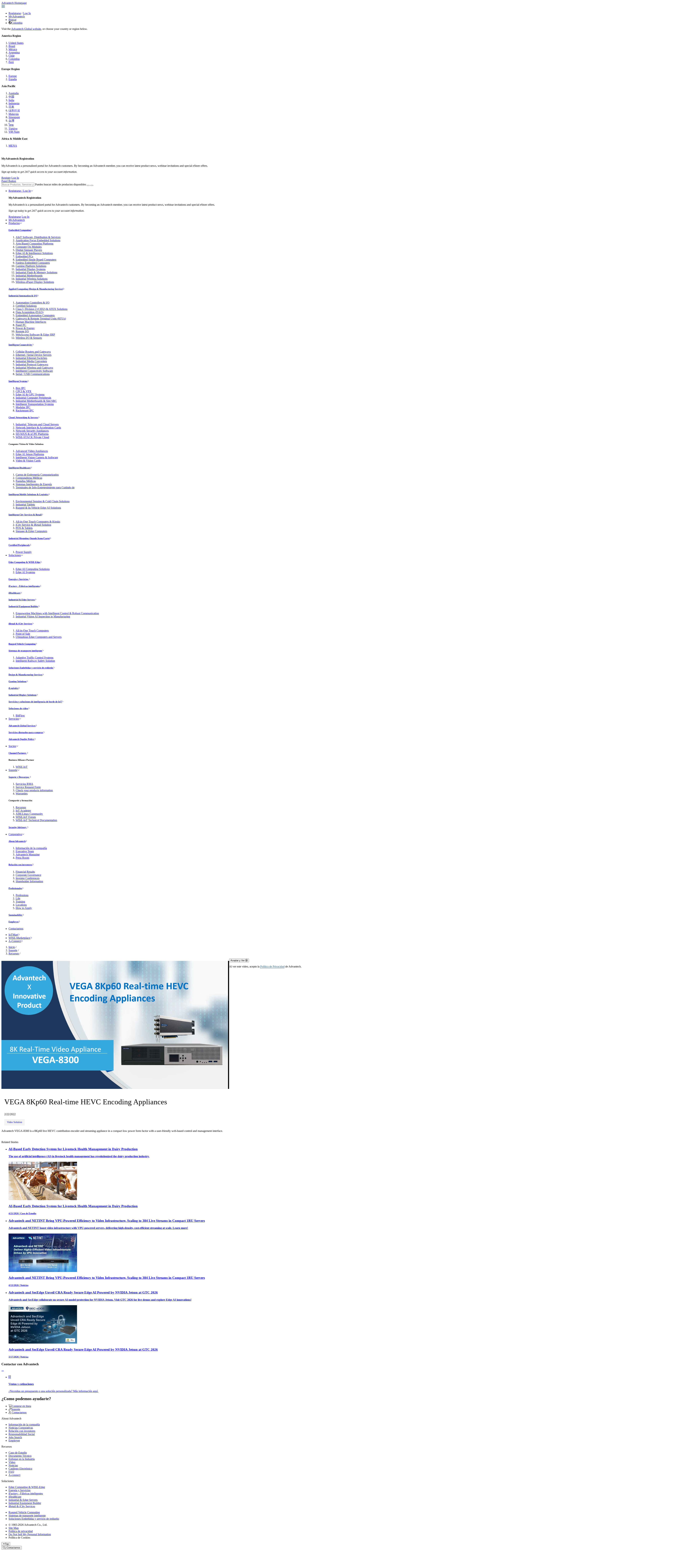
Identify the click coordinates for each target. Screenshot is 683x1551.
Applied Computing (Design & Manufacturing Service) (36, 289)
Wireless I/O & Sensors (29, 337)
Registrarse (15, 13)
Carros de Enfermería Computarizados (37, 474)
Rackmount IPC (25, 410)
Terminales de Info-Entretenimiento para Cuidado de (45, 487)
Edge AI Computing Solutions (33, 569)
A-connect (14, 1475)
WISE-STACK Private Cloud (32, 437)
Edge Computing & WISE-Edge (24, 562)
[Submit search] (88, 185)
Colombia (16, 22)
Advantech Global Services (22, 725)
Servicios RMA (24, 783)
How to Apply (24, 908)
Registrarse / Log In (20, 190)
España (13, 79)
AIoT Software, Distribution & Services (38, 237)
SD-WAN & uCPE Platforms (32, 433)
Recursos (21, 807)
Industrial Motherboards (29, 275)
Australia (14, 93)
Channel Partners (18, 753)
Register (6, 177)
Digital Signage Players (29, 250)
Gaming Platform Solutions (31, 266)
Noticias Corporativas (21, 1427)
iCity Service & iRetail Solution (33, 524)
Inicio (12, 947)
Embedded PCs (24, 256)
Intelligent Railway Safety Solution (35, 660)
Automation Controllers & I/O (32, 302)
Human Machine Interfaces (31, 321)
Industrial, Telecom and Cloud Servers (37, 424)
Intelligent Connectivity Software (34, 370)
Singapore (14, 117)
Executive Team (25, 851)
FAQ (11, 1471)
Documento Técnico (20, 1455)
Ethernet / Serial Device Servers (33, 354)
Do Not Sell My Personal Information (30, 1534)
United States (16, 42)
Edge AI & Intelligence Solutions (34, 253)
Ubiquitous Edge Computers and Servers (39, 636)
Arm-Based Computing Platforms (34, 243)
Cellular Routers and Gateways (33, 351)
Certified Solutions (26, 305)
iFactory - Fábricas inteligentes (24, 586)
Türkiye (13, 128)
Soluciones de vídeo (18, 708)
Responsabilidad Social (22, 1434)
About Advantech (17, 841)
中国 (11, 96)
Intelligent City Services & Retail (25, 514)
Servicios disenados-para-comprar (26, 732)
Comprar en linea (21, 1406)
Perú (11, 62)
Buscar (12, 19)
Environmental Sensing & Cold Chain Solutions (43, 501)
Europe (13, 75)
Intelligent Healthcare (20, 467)
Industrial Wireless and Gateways (34, 367)
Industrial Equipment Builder (23, 606)
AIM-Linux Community (29, 813)
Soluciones (15, 555)
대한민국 (14, 110)
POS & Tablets (24, 528)
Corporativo (15, 834)
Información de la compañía (31, 848)
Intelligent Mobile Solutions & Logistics (28, 494)
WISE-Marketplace (19, 937)
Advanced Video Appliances (32, 451)
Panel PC (21, 325)
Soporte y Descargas (19, 777)
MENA (13, 145)
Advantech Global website (26, 28)
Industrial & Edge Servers (22, 599)
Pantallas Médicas (26, 481)
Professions (22, 895)
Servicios (14, 718)
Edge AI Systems (25, 572)
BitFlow (20, 715)
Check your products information (34, 790)
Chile (12, 55)
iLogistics (13, 688)
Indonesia (14, 103)
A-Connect (15, 941)
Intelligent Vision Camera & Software (37, 457)
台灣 (11, 120)
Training (20, 901)
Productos (14, 223)
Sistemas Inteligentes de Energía (34, 484)
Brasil (12, 46)
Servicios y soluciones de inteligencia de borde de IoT (35, 701)
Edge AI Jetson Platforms (30, 454)
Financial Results (25, 871)
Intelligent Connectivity (20, 344)
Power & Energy (25, 328)
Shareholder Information (29, 881)
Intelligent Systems (18, 381)
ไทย (11, 124)
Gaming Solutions (18, 681)
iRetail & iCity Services (20, 623)
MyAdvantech (17, 16)
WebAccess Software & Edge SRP (35, 334)
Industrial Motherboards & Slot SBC (36, 400)
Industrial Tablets (25, 504)
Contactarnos (16, 928)
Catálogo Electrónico (20, 1468)
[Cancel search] (91, 185)
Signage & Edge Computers (31, 531)
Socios (12, 746)
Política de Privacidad (272, 966)
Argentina (14, 52)
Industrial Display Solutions (22, 695)
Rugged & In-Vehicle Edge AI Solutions (38, 507)
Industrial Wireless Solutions (31, 278)
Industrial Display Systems (31, 269)
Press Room (22, 857)
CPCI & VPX (23, 391)
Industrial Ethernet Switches (31, 358)
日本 (11, 106)
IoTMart (13, 934)
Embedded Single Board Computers (36, 259)
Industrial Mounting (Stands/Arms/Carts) (29, 538)
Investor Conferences (27, 878)
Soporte (13, 770)
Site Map (14, 1527)
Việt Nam (14, 131)
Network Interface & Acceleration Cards (38, 427)
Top (7, 1544)
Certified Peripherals (19, 545)
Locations (21, 904)
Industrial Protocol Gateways (32, 364)
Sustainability (15, 915)
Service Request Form (28, 787)
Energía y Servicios (19, 579)
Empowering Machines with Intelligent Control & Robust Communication (57, 613)
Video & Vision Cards (28, 460)
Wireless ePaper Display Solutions (35, 282)
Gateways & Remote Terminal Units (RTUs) (41, 318)
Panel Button (8, 181)
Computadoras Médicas (29, 477)
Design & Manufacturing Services (25, 674)
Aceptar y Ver (238, 960)
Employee (14, 921)
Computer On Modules (29, 246)
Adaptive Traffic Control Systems (34, 657)
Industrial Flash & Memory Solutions (36, 272)
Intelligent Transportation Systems (35, 404)
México (13, 49)
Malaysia (14, 114)
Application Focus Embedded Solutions (38, 240)
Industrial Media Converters (31, 361)
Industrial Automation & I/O (23, 295)
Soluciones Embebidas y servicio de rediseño (31, 667)
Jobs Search (15, 1437)
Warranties (22, 793)
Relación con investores (20, 864)
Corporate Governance (28, 874)
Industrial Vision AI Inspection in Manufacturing (43, 616)
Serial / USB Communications (33, 374)
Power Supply (24, 551)
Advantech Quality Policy (21, 739)
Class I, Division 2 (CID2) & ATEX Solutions (41, 309)
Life (18, 898)
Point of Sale (23, 633)
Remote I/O (22, 331)
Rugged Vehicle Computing (22, 644)
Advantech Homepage (14, 2)
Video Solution (14, 1122)
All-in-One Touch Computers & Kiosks (38, 521)
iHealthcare (14, 593)
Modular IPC (23, 407)
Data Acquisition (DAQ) (29, 312)
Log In (27, 13)
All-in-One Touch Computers (32, 630)
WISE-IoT (22, 766)
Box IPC (21, 388)
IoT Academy (23, 810)
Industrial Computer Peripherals (33, 397)
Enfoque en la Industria (22, 1459)
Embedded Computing (20, 230)
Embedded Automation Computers (35, 315)
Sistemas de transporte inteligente (25, 650)
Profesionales (15, 888)
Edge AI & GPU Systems (30, 394)
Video (12, 1462)
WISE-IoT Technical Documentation (36, 820)
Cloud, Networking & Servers (23, 417)
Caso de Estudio (18, 1452)
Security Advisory (18, 827)
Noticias (13, 1465)
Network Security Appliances (32, 430)
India (11, 100)
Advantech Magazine (28, 854)
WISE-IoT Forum (26, 817)
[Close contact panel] (2, 1371)
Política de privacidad (21, 1531)
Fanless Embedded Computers (33, 262)
